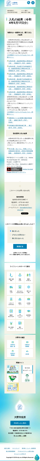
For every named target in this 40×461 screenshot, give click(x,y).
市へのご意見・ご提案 (20, 435)
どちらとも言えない (18, 235)
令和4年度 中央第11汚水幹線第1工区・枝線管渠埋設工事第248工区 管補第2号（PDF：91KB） (20, 68)
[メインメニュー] (33, 2)
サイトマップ (15, 448)
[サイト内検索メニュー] (28, 2)
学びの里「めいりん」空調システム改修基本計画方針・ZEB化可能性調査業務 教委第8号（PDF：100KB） (20, 151)
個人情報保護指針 (10, 451)
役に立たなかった (18, 238)
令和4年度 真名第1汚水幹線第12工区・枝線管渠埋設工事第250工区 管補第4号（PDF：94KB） (20, 81)
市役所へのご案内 (20, 423)
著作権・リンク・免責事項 (29, 448)
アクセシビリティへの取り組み (26, 451)
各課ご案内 (7, 448)
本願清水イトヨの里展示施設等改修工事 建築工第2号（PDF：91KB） (20, 120)
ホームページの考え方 (20, 454)
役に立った (15, 231)
